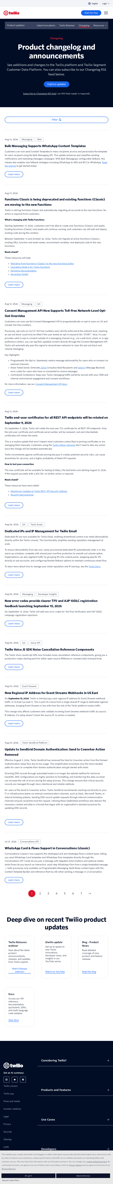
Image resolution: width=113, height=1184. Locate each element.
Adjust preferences (83, 1176)
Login (104, 3)
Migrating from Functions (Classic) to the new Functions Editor (42, 263)
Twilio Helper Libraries (64, 445)
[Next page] (89, 893)
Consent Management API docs (51, 384)
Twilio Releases (67, 25)
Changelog (84, 25)
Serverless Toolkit (19, 274)
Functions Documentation (24, 271)
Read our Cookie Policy (10, 1180)
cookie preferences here (97, 1161)
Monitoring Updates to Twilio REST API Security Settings (39, 491)
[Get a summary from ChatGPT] (6, 1080)
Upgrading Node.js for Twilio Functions (30, 267)
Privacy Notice (75, 1165)
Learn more (14, 174)
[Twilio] (11, 13)
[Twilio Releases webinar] (19, 957)
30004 (81, 368)
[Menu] (105, 12)
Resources (99, 25)
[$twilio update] (56, 957)
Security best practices (22, 495)
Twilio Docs (94, 566)
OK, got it (28, 1176)
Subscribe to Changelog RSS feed (39, 94)
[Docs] (19, 1007)
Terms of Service (8, 1169)
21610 (43, 368)
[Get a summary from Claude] (23, 1080)
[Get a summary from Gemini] (15, 1080)
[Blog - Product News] (93, 957)
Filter (55, 119)
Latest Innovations (46, 25)
